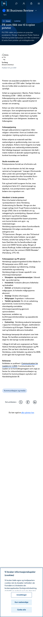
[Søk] (16, 3)
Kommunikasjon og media (14, 391)
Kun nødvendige (21, 602)
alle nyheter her (27, 413)
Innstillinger (22, 595)
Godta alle (21, 610)
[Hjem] (4, 3)
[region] (21, 592)
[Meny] (38, 3)
